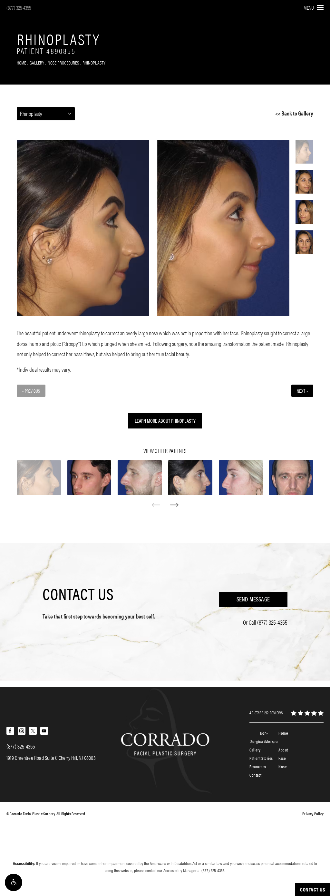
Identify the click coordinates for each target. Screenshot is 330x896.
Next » (302, 391)
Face (282, 758)
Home (21, 62)
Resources (257, 766)
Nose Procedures (63, 62)
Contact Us (78, 593)
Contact (255, 775)
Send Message (253, 599)
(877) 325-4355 (18, 7)
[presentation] (155, 505)
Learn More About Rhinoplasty (165, 420)
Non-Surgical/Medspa (264, 737)
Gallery (37, 62)
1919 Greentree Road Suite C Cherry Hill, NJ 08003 (51, 757)
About (283, 750)
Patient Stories (261, 758)
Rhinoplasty (93, 62)
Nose (282, 766)
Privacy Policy (313, 813)
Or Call (265, 622)
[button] (13, 882)
